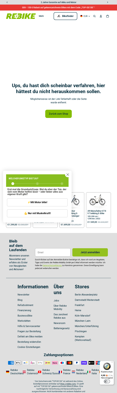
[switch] (107, 381)
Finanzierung (24, 310)
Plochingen (81, 331)
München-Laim (82, 320)
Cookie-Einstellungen (29, 347)
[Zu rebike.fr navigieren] (64, 371)
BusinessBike (25, 315)
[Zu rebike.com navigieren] (13, 371)
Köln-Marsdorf (82, 315)
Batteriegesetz (62, 328)
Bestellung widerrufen (29, 341)
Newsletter (23, 294)
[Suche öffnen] (94, 16)
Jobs (56, 300)
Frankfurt (79, 305)
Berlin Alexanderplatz (86, 294)
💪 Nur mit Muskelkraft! (37, 213)
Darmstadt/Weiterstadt (87, 300)
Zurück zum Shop (58, 113)
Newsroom (59, 323)
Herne (78, 310)
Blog (20, 300)
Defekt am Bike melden (30, 336)
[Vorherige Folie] (89, 201)
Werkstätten (24, 320)
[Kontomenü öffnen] (101, 16)
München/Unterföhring (87, 326)
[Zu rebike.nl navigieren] (78, 371)
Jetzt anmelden (90, 252)
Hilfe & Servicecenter (29, 326)
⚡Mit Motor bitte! (37, 202)
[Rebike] (21, 16)
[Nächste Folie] (80, 201)
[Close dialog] (67, 174)
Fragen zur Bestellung (29, 331)
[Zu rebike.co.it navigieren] (92, 371)
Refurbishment (25, 305)
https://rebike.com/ (68, 384)
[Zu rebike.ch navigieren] (47, 371)
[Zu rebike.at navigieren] (29, 371)
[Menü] (112, 363)
